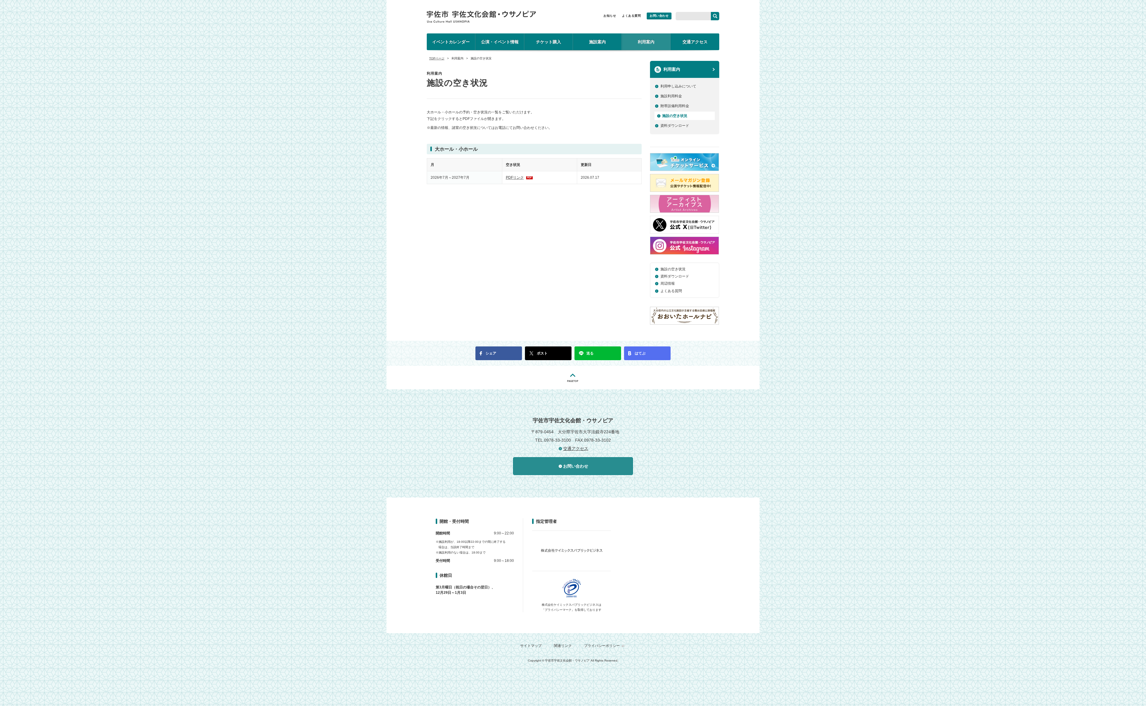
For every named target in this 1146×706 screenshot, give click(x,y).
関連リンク (563, 646)
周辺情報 (667, 283)
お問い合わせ (659, 15)
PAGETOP (573, 377)
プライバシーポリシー (602, 646)
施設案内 (597, 41)
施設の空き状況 (674, 116)
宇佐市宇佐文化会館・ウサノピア (481, 17)
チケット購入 (548, 41)
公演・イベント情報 (500, 41)
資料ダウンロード (674, 126)
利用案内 (646, 41)
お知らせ (609, 15)
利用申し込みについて (678, 86)
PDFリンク (519, 177)
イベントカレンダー (451, 41)
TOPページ (436, 58)
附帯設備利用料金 (674, 106)
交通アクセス (695, 41)
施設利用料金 (671, 96)
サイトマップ (531, 646)
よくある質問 (631, 15)
